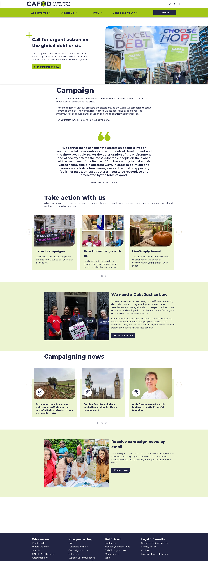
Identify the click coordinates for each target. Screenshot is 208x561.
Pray (96, 12)
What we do (38, 543)
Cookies (145, 550)
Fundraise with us (78, 546)
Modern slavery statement (155, 554)
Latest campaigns (50, 251)
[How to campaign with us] (103, 230)
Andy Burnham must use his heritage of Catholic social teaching (148, 407)
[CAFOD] (53, 4)
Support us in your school (82, 557)
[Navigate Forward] (179, 232)
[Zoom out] (175, 4)
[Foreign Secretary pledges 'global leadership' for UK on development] (103, 383)
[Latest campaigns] (54, 230)
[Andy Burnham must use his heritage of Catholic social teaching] (151, 383)
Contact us (110, 543)
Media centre (112, 554)
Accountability (40, 557)
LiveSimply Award (146, 251)
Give (70, 543)
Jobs (107, 557)
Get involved (39, 12)
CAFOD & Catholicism (43, 554)
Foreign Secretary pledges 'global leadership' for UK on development (100, 407)
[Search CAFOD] (170, 4)
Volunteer (73, 554)
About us (67, 12)
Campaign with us (78, 550)
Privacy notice (149, 546)
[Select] (102, 276)
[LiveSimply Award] (151, 230)
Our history (38, 550)
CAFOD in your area (115, 550)
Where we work (40, 546)
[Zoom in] (180, 4)
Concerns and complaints (154, 543)
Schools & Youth (124, 12)
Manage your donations (117, 546)
